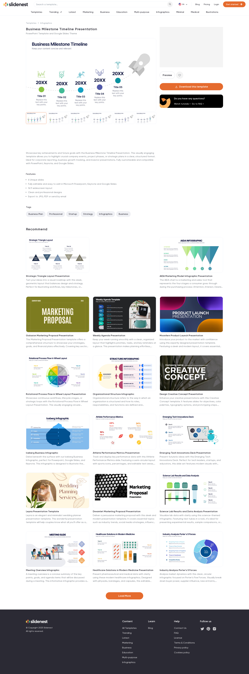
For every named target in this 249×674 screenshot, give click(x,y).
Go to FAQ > (198, 104)
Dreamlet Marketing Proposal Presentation (116, 511)
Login (216, 4)
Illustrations (212, 12)
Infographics (162, 12)
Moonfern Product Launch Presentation (181, 335)
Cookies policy (182, 652)
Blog (197, 4)
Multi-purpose (141, 12)
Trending (54, 12)
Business (105, 12)
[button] (30, 75)
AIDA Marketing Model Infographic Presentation (186, 276)
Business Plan (36, 214)
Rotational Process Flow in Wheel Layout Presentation (56, 394)
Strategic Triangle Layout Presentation (48, 276)
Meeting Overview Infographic (42, 570)
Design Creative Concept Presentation (181, 394)
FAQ (176, 633)
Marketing (88, 12)
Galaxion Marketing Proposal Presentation (49, 335)
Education (122, 12)
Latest (72, 12)
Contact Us (180, 628)
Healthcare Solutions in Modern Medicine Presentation (123, 570)
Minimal (180, 12)
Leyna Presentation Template (42, 511)
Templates (36, 12)
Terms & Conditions (184, 642)
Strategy (88, 214)
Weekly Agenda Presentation (109, 335)
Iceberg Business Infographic (42, 452)
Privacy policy (181, 647)
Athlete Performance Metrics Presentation (116, 452)
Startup (73, 214)
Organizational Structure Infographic (113, 394)
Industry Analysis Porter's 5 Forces (178, 570)
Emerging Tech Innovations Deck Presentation (185, 452)
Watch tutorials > (182, 104)
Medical (195, 12)
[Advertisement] (91, 151)
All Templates (129, 628)
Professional (55, 214)
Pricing (207, 4)
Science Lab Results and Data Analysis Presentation (189, 511)
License (178, 637)
